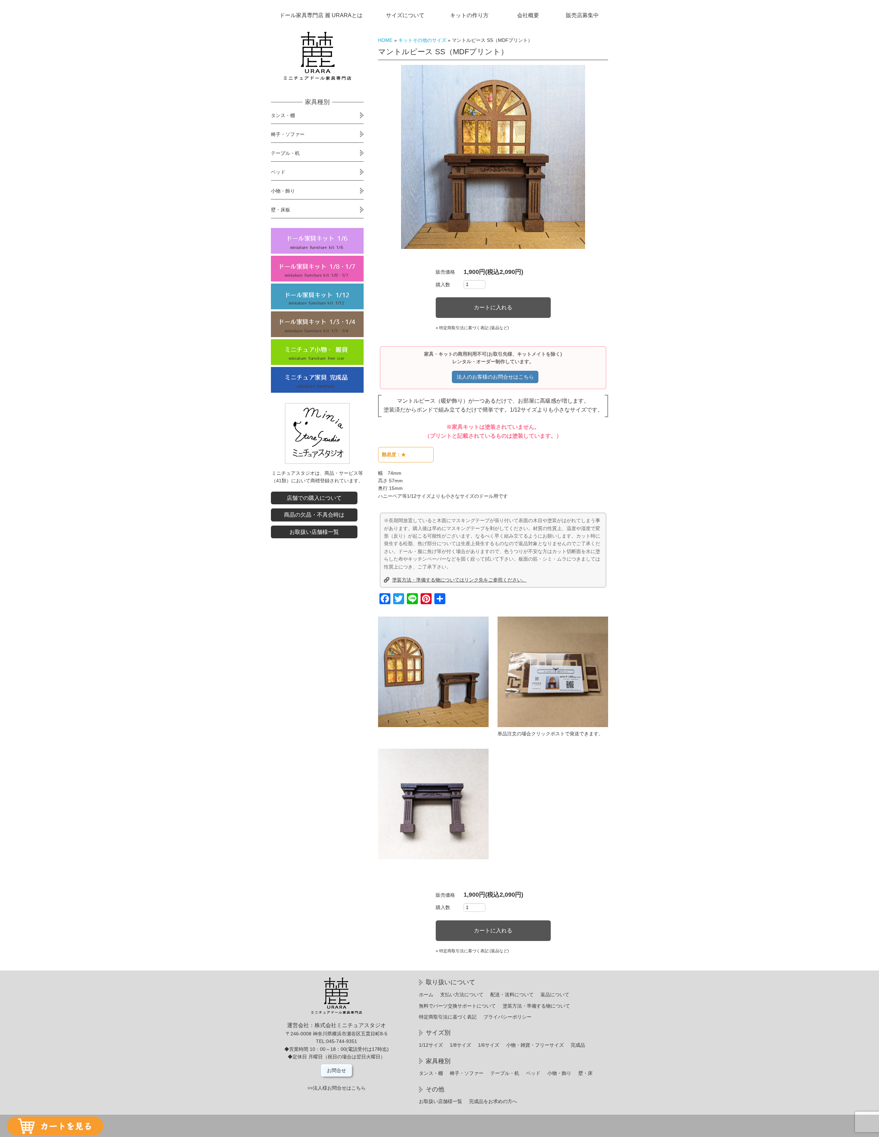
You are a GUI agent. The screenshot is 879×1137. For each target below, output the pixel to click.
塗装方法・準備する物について (536, 1006)
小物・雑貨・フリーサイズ (535, 1045)
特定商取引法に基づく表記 (448, 1017)
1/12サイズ (431, 1045)
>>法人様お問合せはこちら (336, 1088)
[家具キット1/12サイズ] (317, 296)
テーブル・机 (285, 153)
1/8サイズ (460, 1045)
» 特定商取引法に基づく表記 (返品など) (472, 327)
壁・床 (585, 1073)
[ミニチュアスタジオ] (317, 462)
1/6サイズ (488, 1045)
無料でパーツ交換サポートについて (457, 1006)
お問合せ (336, 1070)
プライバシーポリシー (507, 1017)
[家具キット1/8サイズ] (317, 269)
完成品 (578, 1045)
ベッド (278, 172)
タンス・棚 (283, 115)
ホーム (426, 994)
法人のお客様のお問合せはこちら (495, 377)
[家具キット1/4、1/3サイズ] (317, 324)
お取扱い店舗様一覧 (314, 532)
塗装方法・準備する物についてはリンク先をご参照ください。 (459, 580)
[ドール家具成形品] (317, 380)
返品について (554, 994)
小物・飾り (283, 191)
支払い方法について (461, 994)
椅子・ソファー (288, 134)
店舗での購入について (314, 498)
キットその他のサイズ (422, 40)
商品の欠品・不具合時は (314, 515)
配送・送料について (512, 994)
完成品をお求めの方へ (493, 1101)
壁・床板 (280, 210)
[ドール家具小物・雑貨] (317, 352)
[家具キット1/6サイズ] (317, 241)
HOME (385, 40)
